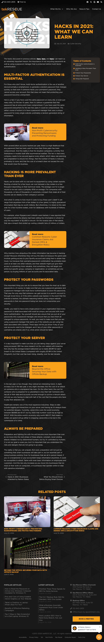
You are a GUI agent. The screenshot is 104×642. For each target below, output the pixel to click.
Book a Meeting (86, 619)
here (39, 59)
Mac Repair (58, 637)
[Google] (94, 2)
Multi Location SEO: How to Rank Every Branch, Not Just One (50, 618)
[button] (62, 9)
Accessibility (23, 637)
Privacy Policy (33, 637)
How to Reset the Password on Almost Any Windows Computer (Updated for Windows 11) (18, 591)
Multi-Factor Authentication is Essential (84, 64)
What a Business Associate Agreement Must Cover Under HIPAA (51, 608)
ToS (42, 637)
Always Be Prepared (82, 78)
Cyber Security (75, 43)
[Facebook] (87, 2)
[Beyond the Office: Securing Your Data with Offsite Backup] (27, 557)
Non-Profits (49, 637)
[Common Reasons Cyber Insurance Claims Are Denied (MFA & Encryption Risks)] (77, 515)
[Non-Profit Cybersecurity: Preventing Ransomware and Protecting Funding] (27, 515)
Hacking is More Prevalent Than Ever (85, 69)
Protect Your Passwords (83, 73)
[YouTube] (98, 2)
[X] (91, 2)
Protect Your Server (81, 76)
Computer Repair (70, 637)
